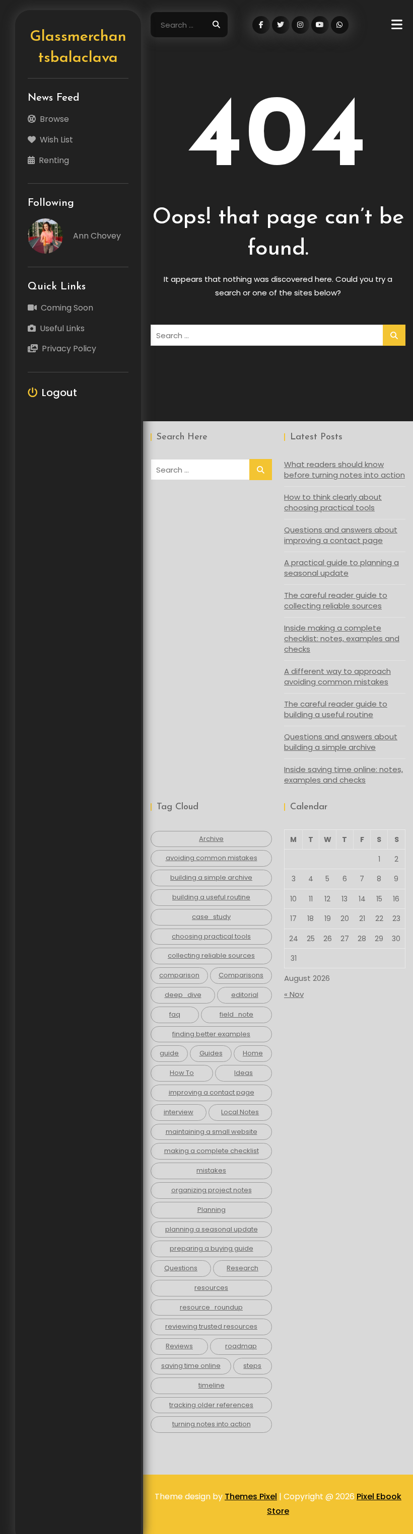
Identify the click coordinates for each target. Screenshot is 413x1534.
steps (252, 1365)
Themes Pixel (251, 1496)
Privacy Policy (69, 348)
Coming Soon (67, 308)
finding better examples (211, 1034)
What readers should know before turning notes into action (344, 469)
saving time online (191, 1365)
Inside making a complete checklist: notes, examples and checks (341, 638)
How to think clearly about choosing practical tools (333, 502)
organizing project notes (211, 1190)
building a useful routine (211, 897)
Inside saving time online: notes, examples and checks (343, 774)
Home (253, 1053)
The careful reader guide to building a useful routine (335, 709)
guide (169, 1053)
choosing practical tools (211, 936)
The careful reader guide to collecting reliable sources (335, 600)
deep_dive (183, 995)
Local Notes (240, 1112)
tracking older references (211, 1405)
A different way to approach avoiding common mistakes (337, 676)
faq (174, 1014)
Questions (180, 1268)
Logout (59, 393)
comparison (179, 975)
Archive (211, 838)
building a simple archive (211, 877)
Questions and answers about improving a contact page (340, 535)
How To (182, 1073)
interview (178, 1112)
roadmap (241, 1346)
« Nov (294, 994)
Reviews (179, 1346)
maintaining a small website (211, 1131)
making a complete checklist (211, 1151)
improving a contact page (211, 1092)
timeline (211, 1385)
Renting (54, 160)
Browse (54, 119)
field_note (236, 1014)
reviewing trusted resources (211, 1326)
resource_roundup (211, 1307)
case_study (211, 917)
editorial (244, 995)
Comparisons (241, 975)
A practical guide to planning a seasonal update (341, 567)
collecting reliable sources (211, 955)
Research (242, 1268)
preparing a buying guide (211, 1248)
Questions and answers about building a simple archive (340, 741)
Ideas (243, 1073)
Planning (211, 1209)
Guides (211, 1053)
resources (211, 1287)
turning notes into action (211, 1424)
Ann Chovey (97, 236)
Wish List (56, 139)
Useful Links (62, 328)
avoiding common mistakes (211, 858)
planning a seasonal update (211, 1229)
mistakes (211, 1170)
